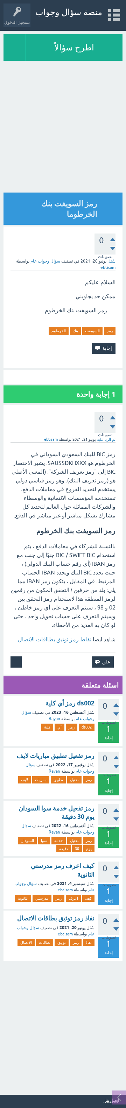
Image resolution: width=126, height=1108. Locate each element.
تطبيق (58, 780)
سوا (44, 840)
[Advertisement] (63, 1026)
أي (59, 727)
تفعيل (74, 780)
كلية (47, 727)
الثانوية (23, 898)
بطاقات (44, 942)
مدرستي (42, 898)
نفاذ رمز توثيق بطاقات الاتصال (55, 918)
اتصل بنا (112, 1100)
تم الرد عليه (106, 439)
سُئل (111, 261)
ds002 (87, 727)
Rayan (54, 718)
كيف (88, 898)
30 (77, 848)
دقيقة (63, 848)
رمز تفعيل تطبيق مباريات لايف (55, 755)
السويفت (92, 331)
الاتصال (26, 942)
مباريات (41, 780)
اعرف (73, 898)
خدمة (58, 840)
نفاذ (89, 942)
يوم (89, 848)
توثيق (61, 942)
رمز (110, 331)
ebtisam (65, 889)
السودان (27, 840)
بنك (75, 331)
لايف (24, 780)
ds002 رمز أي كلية (70, 703)
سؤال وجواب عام (45, 261)
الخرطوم (58, 331)
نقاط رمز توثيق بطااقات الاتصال (54, 639)
